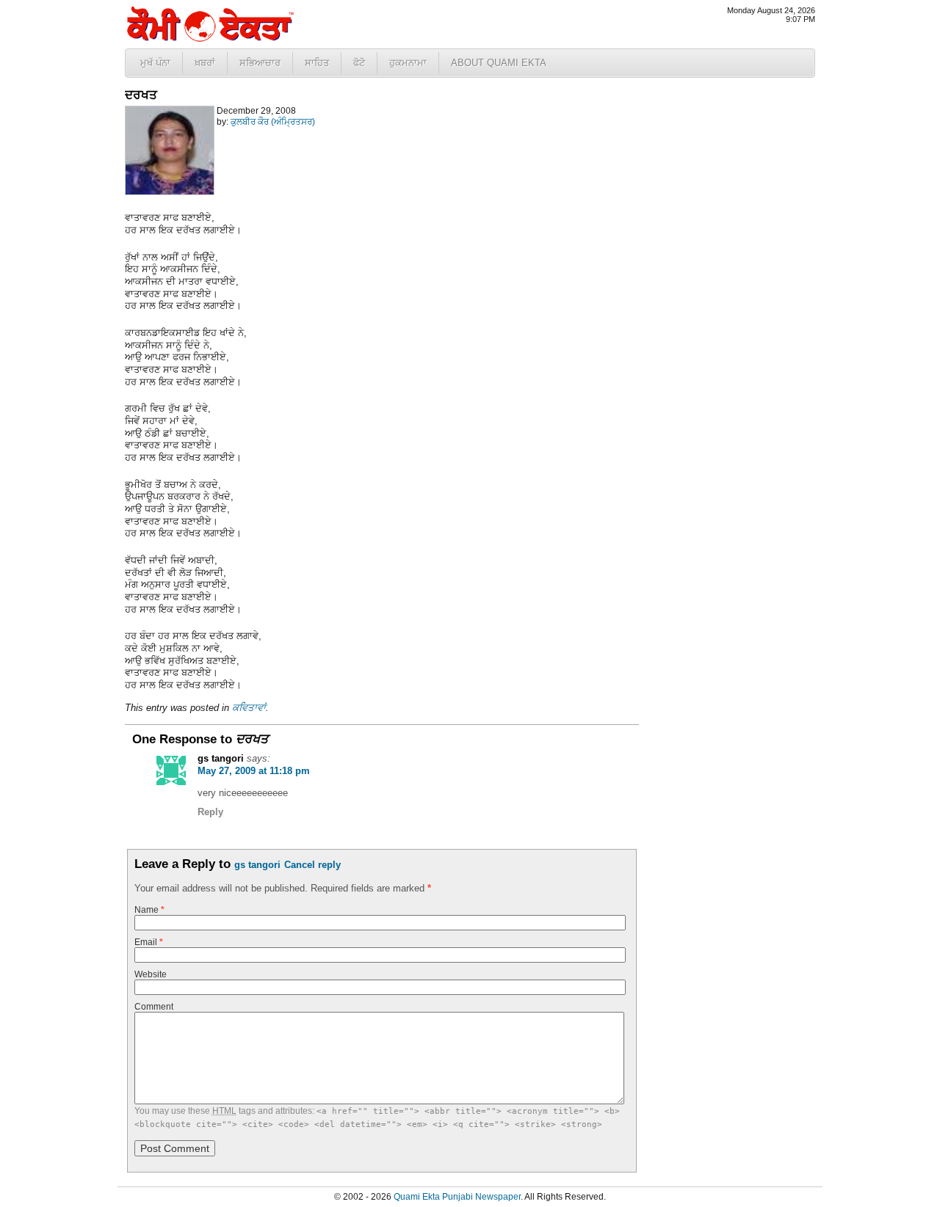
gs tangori (257, 864)
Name (149, 910)
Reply (210, 811)
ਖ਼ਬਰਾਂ (205, 62)
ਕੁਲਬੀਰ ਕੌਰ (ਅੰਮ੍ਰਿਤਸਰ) (273, 122)
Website (150, 974)
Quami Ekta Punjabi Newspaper (457, 1197)
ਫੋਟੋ (359, 62)
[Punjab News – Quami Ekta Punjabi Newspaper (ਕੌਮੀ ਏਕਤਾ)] (209, 38)
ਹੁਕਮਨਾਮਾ (408, 62)
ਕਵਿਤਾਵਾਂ (249, 707)
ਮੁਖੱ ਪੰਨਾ (155, 62)
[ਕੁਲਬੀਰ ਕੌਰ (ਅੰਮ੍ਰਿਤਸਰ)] (169, 192)
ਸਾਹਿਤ (317, 62)
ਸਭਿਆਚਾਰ (260, 62)
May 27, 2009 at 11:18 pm (254, 770)
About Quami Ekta (498, 62)
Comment (153, 1007)
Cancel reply (312, 864)
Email (148, 942)
